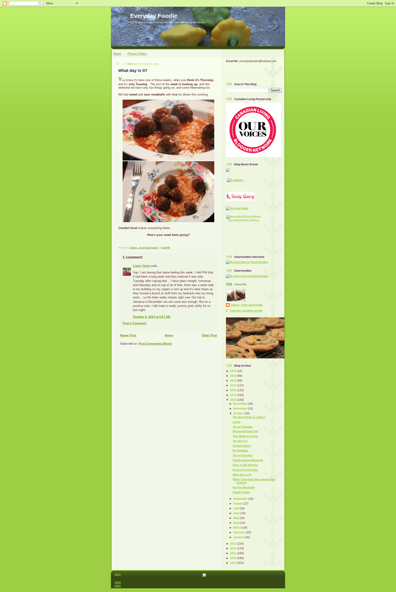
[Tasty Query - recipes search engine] (240, 200)
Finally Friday (241, 492)
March (237, 527)
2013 (233, 543)
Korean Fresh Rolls (245, 469)
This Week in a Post (245, 436)
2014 (233, 399)
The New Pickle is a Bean (249, 417)
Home (117, 53)
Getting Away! (242, 445)
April (236, 522)
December (240, 403)
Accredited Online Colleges (243, 220)
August (238, 503)
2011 (233, 553)
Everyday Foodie (153, 15)
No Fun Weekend (244, 487)
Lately (237, 421)
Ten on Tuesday (243, 426)
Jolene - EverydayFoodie (247, 304)
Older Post (209, 335)
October (239, 413)
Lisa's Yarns (141, 265)
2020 (233, 370)
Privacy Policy (137, 53)
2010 (233, 558)
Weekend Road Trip (245, 431)
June (236, 513)
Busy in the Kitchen (245, 465)
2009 (233, 562)
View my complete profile (246, 310)
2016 (233, 390)
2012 (233, 548)
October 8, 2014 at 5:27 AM (151, 317)
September (240, 498)
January (239, 537)
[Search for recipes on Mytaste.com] (237, 208)
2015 (233, 394)
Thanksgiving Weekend (248, 460)
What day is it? (242, 474)
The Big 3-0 (240, 440)
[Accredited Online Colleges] (243, 216)
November (240, 408)
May (236, 517)
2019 (233, 375)
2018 (233, 380)
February (239, 532)
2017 (233, 385)
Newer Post (128, 335)
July (236, 508)
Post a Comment (134, 323)
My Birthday (240, 450)
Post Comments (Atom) (155, 343)
